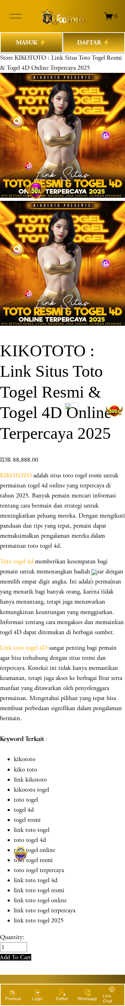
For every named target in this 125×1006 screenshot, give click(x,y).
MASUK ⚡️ (31, 42)
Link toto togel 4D (23, 648)
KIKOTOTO (16, 475)
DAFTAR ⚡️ (93, 42)
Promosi (13, 998)
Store (6, 58)
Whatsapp (87, 998)
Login (37, 998)
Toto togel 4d (16, 561)
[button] (15, 957)
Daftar (62, 998)
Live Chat (107, 998)
